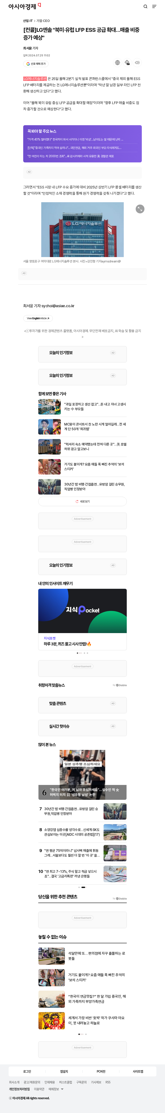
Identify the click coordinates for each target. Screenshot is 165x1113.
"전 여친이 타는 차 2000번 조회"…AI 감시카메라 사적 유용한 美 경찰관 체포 (71, 156)
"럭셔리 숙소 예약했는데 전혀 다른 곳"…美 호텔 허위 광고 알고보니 (95, 446)
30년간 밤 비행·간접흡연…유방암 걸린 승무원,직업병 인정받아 (94, 486)
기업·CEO (43, 21)
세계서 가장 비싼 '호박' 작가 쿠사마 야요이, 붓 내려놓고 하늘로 (96, 1020)
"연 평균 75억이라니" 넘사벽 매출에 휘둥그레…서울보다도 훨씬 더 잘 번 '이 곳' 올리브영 (72, 855)
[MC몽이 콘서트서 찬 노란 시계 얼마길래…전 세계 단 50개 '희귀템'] (49, 433)
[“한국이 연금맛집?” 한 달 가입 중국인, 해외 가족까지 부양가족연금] (51, 1006)
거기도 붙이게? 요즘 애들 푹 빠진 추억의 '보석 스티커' (94, 466)
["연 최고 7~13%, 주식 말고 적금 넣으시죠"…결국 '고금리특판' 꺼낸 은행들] (115, 881)
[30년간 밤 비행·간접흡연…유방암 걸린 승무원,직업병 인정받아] (49, 493)
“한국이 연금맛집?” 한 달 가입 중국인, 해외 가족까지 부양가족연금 (97, 999)
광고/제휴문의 (32, 1082)
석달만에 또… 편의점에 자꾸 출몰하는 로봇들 (96, 956)
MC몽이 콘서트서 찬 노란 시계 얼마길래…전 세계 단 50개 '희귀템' (95, 426)
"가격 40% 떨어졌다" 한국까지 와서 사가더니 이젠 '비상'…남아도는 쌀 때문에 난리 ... (75, 139)
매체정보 (54, 1089)
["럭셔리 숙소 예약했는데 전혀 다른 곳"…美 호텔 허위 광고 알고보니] (49, 453)
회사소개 (14, 1082)
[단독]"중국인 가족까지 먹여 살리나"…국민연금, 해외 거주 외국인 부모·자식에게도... (74, 148)
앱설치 (64, 1071)
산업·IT (28, 21)
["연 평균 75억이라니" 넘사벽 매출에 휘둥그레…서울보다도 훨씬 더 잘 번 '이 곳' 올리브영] (115, 860)
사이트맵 (138, 1071)
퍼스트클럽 (65, 1082)
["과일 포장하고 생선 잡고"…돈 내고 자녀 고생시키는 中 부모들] (49, 413)
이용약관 (39, 1089)
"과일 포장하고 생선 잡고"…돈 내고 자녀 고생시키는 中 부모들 (95, 406)
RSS (107, 1082)
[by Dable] (120, 898)
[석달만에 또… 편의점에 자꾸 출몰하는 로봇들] (51, 963)
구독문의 (81, 1082)
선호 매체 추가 (38, 63)
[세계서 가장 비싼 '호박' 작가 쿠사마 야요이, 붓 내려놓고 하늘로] (51, 1028)
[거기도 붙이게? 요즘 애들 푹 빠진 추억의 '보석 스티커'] (49, 473)
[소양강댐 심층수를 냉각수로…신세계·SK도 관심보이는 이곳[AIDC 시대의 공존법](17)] (115, 839)
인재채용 (49, 1082)
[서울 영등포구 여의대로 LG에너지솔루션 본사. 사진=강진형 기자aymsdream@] (82, 229)
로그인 (27, 1071)
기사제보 (96, 1082)
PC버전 (101, 1071)
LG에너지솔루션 (35, 79)
